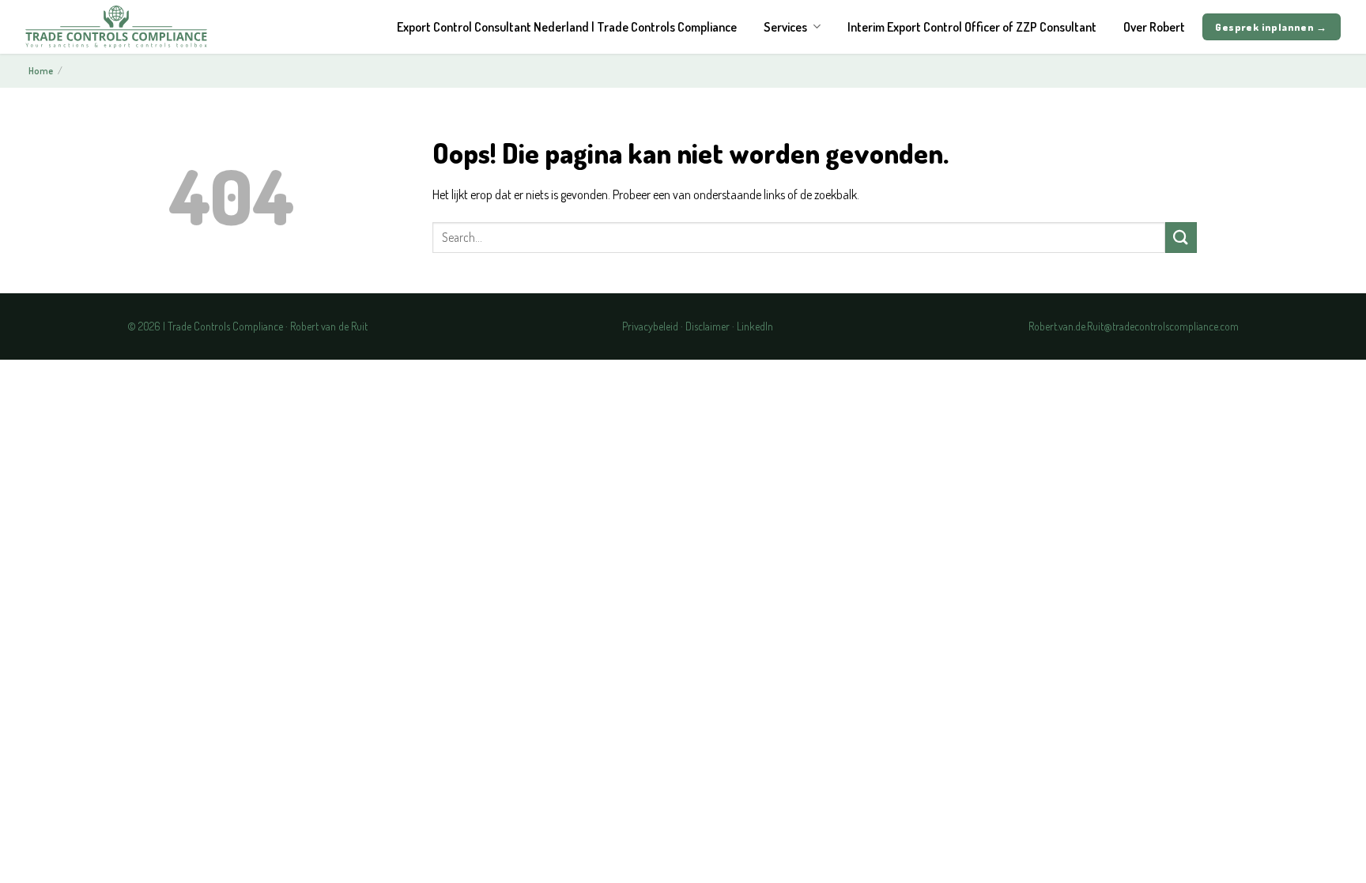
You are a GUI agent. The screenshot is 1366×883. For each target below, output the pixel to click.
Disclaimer (707, 326)
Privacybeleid (650, 326)
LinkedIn (755, 326)
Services (785, 27)
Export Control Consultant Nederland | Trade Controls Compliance (567, 27)
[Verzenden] (1181, 237)
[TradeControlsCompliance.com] (116, 26)
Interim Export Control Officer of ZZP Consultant (971, 27)
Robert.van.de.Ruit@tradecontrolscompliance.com (1133, 326)
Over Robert (1154, 27)
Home (40, 71)
